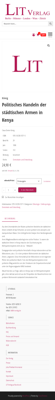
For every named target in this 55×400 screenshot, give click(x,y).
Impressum (9, 376)
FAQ (7, 332)
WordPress (25, 395)
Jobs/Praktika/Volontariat (14, 367)
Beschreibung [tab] (10, 218)
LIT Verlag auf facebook (13, 384)
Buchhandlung (11, 327)
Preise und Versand (12, 336)
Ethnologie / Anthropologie (41, 204)
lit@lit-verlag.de (16, 310)
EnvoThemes (43, 395)
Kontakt (8, 371)
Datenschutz (10, 380)
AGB (7, 345)
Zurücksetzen (47, 181)
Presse (8, 362)
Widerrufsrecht (11, 340)
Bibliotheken (10, 323)
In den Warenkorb (27, 189)
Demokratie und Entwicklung (22, 159)
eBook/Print (9, 180)
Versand (10, 170)
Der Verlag (9, 358)
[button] (48, 45)
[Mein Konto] (33, 34)
